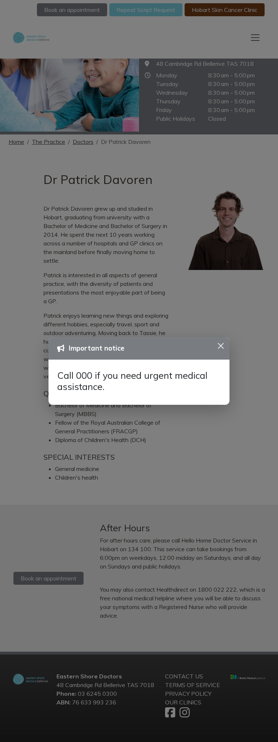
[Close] (221, 346)
